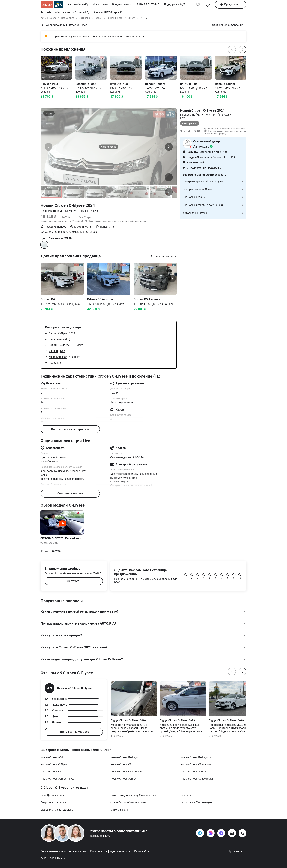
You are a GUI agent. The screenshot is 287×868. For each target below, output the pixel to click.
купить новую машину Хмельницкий (133, 795)
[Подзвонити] (242, 833)
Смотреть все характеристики (70, 429)
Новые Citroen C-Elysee (54, 764)
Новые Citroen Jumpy (123, 778)
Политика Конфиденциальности (110, 851)
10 (240, 578)
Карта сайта (141, 851)
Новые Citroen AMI (52, 757)
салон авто (187, 795)
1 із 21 (49, 113)
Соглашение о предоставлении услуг (63, 851)
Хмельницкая (114, 18)
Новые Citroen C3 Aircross (196, 764)
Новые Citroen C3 (120, 764)
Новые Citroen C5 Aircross (126, 771)
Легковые (84, 18)
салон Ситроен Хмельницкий (128, 802)
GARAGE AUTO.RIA (148, 4)
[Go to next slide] (172, 278)
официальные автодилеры (57, 809)
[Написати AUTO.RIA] (232, 833)
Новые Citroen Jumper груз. (57, 778)
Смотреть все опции (70, 493)
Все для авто (120, 4)
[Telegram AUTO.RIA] (200, 833)
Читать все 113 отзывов (73, 731)
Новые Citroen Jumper (194, 771)
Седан (99, 18)
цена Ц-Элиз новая (52, 795)
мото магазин (119, 809)
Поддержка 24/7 (174, 4)
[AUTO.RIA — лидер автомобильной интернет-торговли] (52, 4)
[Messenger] (211, 833)
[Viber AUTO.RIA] (221, 833)
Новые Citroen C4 (51, 771)
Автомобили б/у (78, 4)
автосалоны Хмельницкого (197, 802)
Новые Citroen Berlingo (124, 757)
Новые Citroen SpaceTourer (197, 778)
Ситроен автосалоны (54, 802)
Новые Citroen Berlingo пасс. (198, 757)
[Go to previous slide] (45, 278)
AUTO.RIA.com (48, 18)
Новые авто (100, 4)
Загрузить (73, 581)
